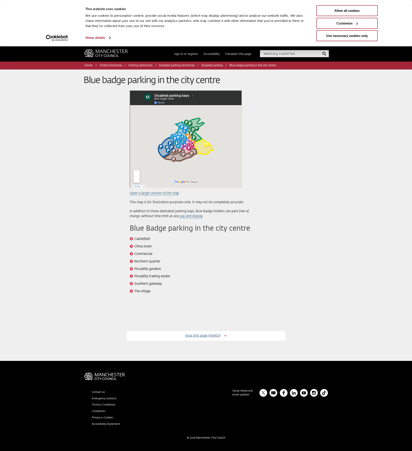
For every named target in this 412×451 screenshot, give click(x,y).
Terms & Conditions (103, 405)
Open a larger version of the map (154, 193)
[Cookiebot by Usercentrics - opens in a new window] (57, 38)
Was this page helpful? (203, 335)
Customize (344, 23)
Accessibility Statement (106, 424)
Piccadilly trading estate (152, 276)
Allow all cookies (347, 10)
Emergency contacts (104, 398)
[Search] (324, 53)
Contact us (98, 392)
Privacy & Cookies (102, 417)
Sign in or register (186, 54)
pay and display (191, 216)
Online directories (111, 65)
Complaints (98, 411)
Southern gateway (148, 283)
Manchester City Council (112, 50)
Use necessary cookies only (347, 36)
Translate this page (238, 54)
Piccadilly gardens (147, 269)
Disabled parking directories (177, 65)
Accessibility (211, 54)
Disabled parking (212, 65)
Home (89, 65)
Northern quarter (147, 261)
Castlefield (142, 239)
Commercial (143, 254)
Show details (95, 37)
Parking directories (141, 65)
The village (142, 291)
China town (143, 246)
